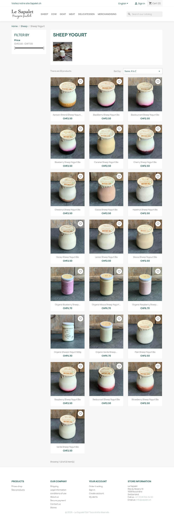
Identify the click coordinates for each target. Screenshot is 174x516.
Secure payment (58, 500)
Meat (72, 14)
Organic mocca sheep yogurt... (106, 304)
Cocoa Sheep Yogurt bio (106, 209)
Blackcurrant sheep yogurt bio (145, 114)
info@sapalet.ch (143, 499)
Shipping (54, 486)
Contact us (55, 504)
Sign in (92, 490)
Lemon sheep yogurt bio (106, 257)
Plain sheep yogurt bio (145, 352)
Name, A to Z (143, 71)
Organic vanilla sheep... (106, 352)
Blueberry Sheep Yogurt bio (67, 162)
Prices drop (17, 486)
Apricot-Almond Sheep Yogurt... (67, 114)
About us (54, 497)
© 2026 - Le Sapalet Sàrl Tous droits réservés (87, 512)
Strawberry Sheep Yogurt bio (145, 399)
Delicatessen (86, 14)
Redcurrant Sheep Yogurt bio (106, 399)
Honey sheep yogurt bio (67, 257)
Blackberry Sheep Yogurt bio (106, 114)
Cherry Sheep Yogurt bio (145, 162)
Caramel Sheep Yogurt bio (106, 162)
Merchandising (107, 14)
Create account (96, 493)
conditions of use (58, 493)
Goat (63, 14)
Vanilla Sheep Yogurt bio (68, 447)
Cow (54, 14)
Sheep (44, 14)
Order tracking (96, 486)
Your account (98, 481)
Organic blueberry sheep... (67, 304)
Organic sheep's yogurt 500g (67, 352)
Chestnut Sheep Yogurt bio (67, 209)
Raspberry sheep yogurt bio (68, 399)
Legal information (58, 490)
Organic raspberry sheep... (145, 304)
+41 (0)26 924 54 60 (144, 497)
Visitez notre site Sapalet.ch (26, 3)
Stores (53, 507)
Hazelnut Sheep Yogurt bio (145, 209)
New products (18, 490)
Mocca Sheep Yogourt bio (145, 257)
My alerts (93, 497)
